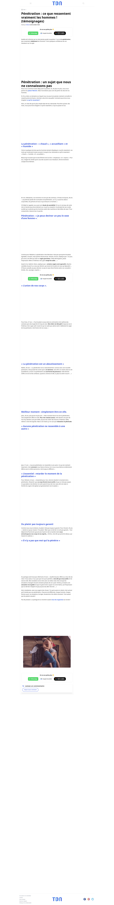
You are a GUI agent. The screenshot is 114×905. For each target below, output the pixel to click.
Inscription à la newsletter (25, 895)
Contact (21, 897)
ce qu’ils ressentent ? (33, 100)
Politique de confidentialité (25, 902)
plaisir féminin (32, 90)
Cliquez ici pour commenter (30, 689)
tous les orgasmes (57, 600)
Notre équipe (22, 899)
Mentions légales (23, 901)
